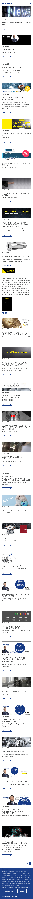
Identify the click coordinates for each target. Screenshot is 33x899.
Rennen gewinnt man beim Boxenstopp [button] (16, 595)
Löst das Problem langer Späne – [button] (15, 194)
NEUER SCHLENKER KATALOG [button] (15, 256)
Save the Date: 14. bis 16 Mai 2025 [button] (16, 134)
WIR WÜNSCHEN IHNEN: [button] (13, 67)
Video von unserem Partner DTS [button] (12, 458)
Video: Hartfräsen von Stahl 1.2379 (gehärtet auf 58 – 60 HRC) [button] (16, 427)
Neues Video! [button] (8, 538)
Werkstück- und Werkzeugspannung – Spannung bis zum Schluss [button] (16, 478)
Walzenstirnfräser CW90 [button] (15, 691)
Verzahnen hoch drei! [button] (13, 751)
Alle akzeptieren (8, 891)
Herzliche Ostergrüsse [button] (14, 510)
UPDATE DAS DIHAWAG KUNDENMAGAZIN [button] (12, 396)
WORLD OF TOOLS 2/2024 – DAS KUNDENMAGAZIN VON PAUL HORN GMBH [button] (15, 225)
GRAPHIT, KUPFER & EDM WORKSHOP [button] (13, 98)
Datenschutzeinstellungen (9, 896)
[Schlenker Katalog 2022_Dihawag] (7, 304)
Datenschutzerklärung (8, 887)
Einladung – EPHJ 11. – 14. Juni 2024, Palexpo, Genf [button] (15, 333)
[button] (16, 40)
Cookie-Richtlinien (25, 887)
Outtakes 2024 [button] (9, 49)
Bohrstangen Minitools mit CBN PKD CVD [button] (15, 627)
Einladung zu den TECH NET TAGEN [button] (16, 164)
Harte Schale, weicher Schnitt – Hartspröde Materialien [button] (14, 660)
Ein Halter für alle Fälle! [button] (15, 781)
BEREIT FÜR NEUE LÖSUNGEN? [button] (16, 566)
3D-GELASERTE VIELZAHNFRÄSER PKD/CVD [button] (14, 842)
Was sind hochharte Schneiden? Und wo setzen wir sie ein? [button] (16, 811)
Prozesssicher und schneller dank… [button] (12, 720)
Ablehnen (22, 891)
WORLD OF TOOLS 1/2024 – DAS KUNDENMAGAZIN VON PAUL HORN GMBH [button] (15, 364)
